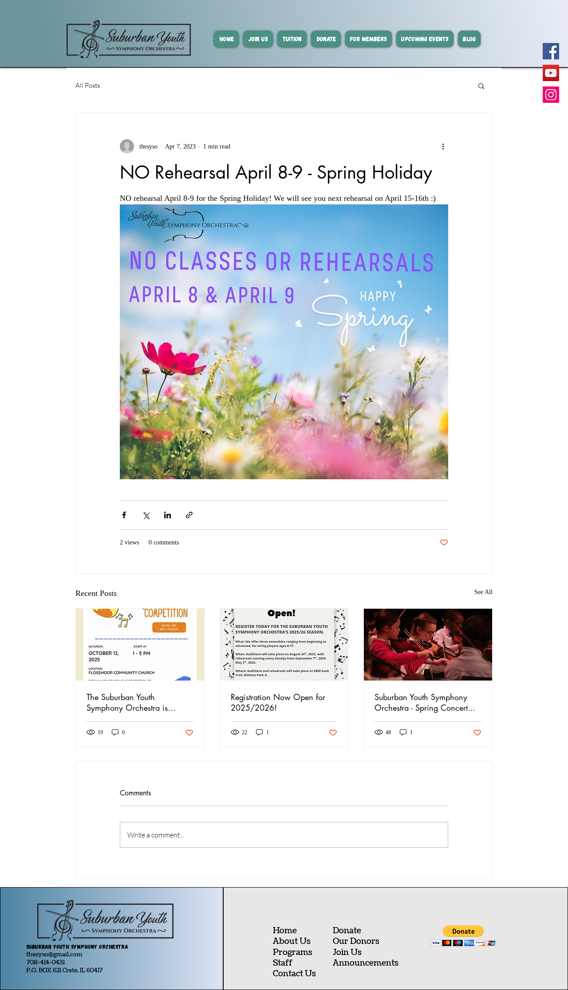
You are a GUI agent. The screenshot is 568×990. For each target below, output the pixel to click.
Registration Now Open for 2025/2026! (278, 702)
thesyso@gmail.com (54, 955)
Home (285, 930)
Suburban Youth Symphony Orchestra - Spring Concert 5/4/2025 (421, 702)
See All (483, 592)
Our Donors (356, 941)
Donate (347, 930)
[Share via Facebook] (124, 515)
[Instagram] (551, 94)
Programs (292, 952)
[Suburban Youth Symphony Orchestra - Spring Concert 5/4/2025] (428, 645)
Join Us (347, 952)
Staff (282, 963)
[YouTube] (551, 73)
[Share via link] (189, 515)
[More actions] (443, 146)
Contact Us (294, 973)
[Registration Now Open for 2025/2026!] (284, 645)
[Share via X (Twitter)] (146, 515)
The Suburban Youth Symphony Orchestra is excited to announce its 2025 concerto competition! (138, 702)
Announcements (365, 963)
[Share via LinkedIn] (167, 515)
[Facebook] (551, 51)
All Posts (87, 85)
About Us (292, 941)
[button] (481, 85)
